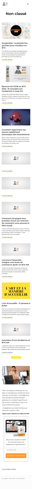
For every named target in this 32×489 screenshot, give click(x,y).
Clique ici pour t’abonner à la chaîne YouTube (15, 414)
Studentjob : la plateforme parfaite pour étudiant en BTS (14, 45)
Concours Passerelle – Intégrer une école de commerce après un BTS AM (15, 262)
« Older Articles (16, 357)
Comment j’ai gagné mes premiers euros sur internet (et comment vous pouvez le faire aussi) (15, 222)
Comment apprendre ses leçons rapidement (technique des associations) (15, 132)
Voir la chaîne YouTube (9, 469)
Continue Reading (7, 60)
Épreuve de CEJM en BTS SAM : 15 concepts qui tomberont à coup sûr (14, 88)
